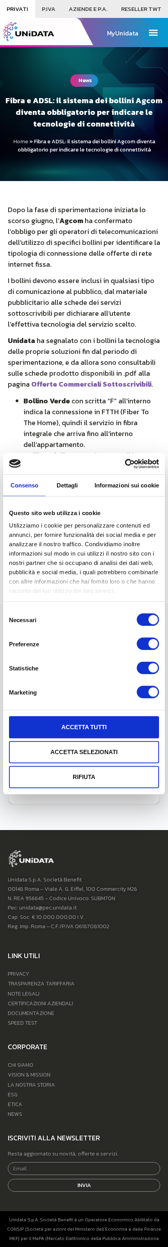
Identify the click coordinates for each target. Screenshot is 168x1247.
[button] (153, 32)
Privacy (18, 974)
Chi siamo (20, 1065)
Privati (17, 8)
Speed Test (22, 1023)
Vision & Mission (29, 1075)
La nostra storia (31, 1085)
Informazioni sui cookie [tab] (127, 485)
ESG (13, 1094)
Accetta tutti (84, 727)
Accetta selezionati (84, 752)
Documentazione (31, 1013)
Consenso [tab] (25, 485)
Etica (15, 1104)
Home (20, 141)
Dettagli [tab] (67, 485)
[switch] (148, 644)
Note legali (23, 994)
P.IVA (48, 8)
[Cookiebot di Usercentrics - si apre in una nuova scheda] (125, 464)
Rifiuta (84, 777)
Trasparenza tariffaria (41, 984)
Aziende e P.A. (88, 8)
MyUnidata (122, 33)
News (15, 1114)
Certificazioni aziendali (40, 1003)
